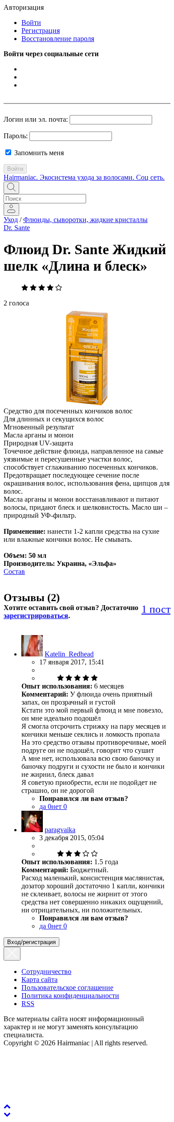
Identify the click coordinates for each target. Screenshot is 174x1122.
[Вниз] (7, 1114)
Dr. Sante (17, 227)
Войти (31, 22)
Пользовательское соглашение (67, 987)
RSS (27, 1003)
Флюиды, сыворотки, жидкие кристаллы (85, 219)
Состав (14, 571)
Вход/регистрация (31, 942)
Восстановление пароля (57, 38)
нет (59, 806)
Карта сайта (39, 979)
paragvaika (60, 829)
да (45, 806)
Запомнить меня (38, 153)
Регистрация (40, 30)
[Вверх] (7, 1106)
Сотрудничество (46, 971)
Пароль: (16, 136)
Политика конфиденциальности (70, 995)
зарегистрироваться (36, 615)
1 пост (155, 609)
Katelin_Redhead (69, 654)
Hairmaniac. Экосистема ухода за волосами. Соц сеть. (84, 177)
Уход (11, 219)
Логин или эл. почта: (36, 119)
